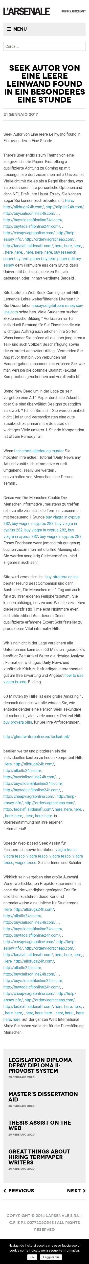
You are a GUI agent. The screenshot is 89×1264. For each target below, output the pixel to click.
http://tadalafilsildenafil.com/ (28, 245)
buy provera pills (17, 722)
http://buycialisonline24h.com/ (29, 213)
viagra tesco (66, 849)
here (59, 245)
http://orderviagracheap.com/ (50, 239)
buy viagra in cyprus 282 (33, 523)
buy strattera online (62, 577)
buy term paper (27, 258)
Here (69, 200)
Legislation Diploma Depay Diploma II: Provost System (40, 1065)
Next (74, 1190)
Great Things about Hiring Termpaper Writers (39, 1157)
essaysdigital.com (48, 305)
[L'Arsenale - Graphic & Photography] (44, 11)
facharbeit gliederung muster (39, 451)
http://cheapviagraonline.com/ (29, 232)
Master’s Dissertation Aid (43, 1097)
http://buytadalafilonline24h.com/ (31, 226)
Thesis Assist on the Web (39, 1125)
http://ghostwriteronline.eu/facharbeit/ (36, 736)
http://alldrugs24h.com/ (23, 207)
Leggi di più (51, 1257)
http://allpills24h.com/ (65, 207)
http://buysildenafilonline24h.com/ (33, 220)
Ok (32, 1257)
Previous (21, 1190)
